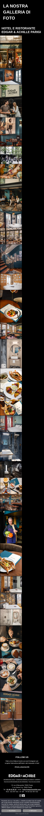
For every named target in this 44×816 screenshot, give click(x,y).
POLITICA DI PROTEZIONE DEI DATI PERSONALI (16, 781)
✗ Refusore (32, 810)
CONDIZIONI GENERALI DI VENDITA (25, 779)
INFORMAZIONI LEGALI (9, 779)
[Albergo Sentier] (23, 796)
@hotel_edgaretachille (22, 767)
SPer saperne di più (22, 813)
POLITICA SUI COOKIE (34, 781)
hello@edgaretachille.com (31, 789)
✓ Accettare (11, 810)
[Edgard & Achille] (20, 796)
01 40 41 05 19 (11, 789)
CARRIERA (37, 779)
